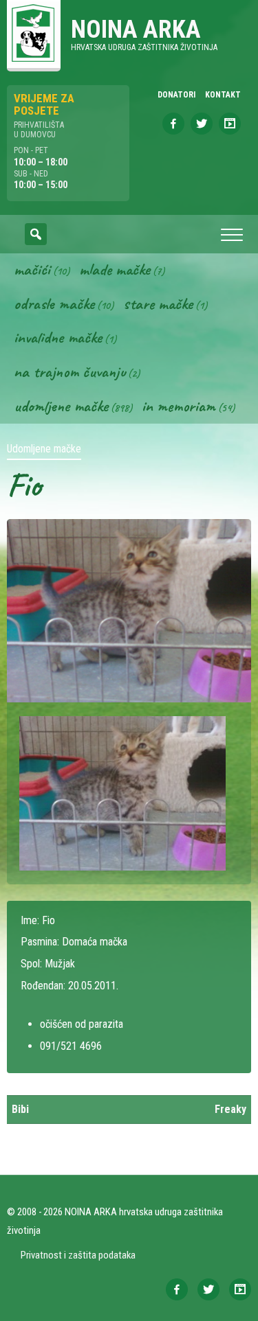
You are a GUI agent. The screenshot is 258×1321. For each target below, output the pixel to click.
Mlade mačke (114, 269)
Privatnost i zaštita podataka (78, 1255)
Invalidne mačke (58, 337)
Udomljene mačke (61, 405)
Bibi (20, 1109)
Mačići (32, 269)
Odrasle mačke (54, 303)
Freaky (230, 1109)
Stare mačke (158, 303)
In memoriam (178, 405)
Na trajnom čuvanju (69, 371)
